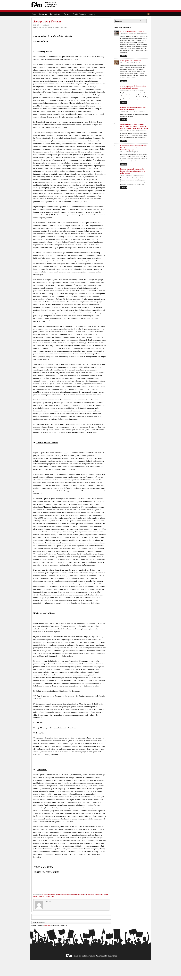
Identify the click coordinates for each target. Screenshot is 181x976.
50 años (51, 27)
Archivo (92, 14)
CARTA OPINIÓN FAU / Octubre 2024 (132, 31)
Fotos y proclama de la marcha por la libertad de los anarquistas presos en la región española (132, 171)
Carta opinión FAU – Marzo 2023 (130, 61)
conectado (47, 925)
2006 (46, 27)
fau (38, 25)
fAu (90, 4)
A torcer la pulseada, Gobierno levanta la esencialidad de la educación (133, 87)
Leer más (124, 56)
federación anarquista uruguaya (98, 894)
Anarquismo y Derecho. (47, 21)
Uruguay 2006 (49, 896)
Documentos (43, 14)
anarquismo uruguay (77, 894)
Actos (34, 14)
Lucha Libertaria (61, 27)
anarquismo (51, 894)
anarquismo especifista (63, 894)
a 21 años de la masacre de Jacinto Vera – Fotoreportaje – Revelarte (133, 108)
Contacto (67, 14)
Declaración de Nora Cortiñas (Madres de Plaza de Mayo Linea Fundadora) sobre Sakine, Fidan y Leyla (133, 148)
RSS (148, 14)
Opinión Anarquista (79, 14)
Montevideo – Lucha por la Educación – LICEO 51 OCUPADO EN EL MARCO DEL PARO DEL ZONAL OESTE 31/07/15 (134, 126)
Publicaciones (54, 14)
